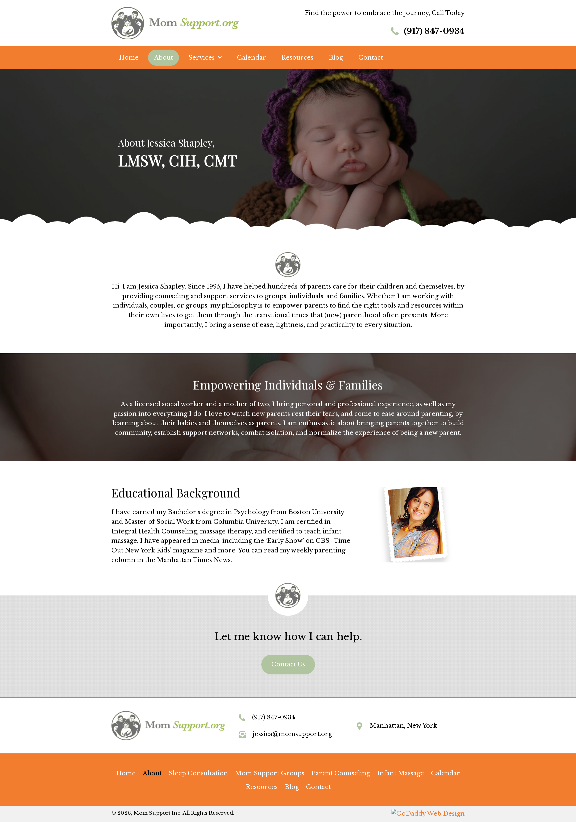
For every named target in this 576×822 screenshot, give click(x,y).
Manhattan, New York (403, 725)
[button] (288, 664)
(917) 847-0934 (434, 31)
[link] (125, 773)
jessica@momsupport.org (292, 734)
